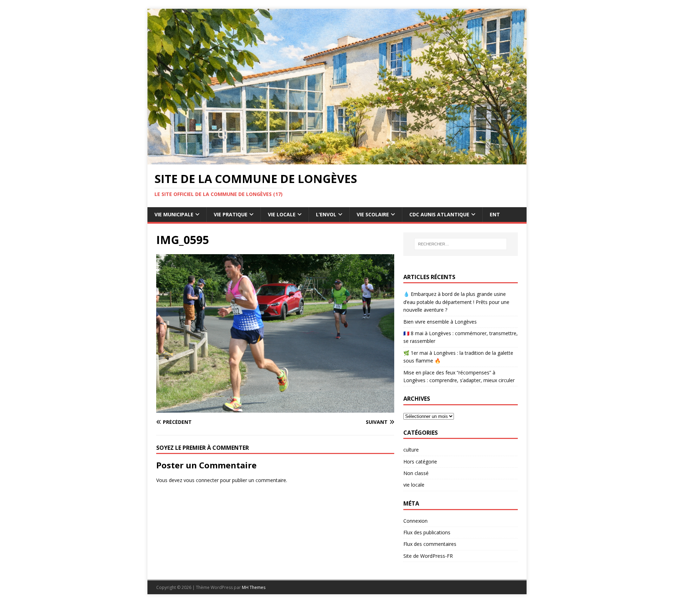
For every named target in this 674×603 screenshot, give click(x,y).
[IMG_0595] (275, 408)
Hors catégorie (420, 461)
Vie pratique (230, 214)
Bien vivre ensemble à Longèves (440, 321)
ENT (495, 214)
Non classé (416, 473)
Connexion (415, 520)
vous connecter (201, 480)
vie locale (413, 484)
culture (411, 449)
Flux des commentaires (429, 544)
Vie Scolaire (373, 214)
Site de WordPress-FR (428, 556)
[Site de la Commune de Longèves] (337, 160)
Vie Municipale (173, 214)
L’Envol (326, 214)
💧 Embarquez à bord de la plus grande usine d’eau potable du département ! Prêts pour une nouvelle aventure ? (456, 302)
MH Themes (253, 587)
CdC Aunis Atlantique (439, 214)
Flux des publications (426, 532)
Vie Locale (282, 214)
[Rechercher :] (460, 244)
